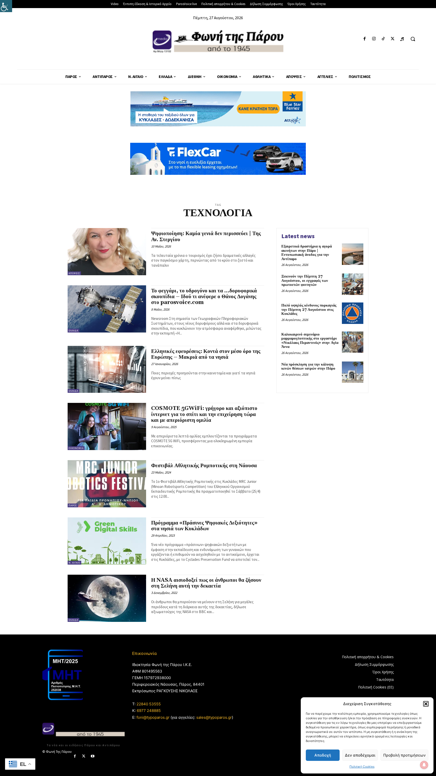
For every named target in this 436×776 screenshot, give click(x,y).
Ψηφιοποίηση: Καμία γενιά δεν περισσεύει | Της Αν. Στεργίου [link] (206, 236)
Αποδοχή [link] (322, 755)
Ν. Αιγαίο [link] (74, 562)
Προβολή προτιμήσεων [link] (404, 755)
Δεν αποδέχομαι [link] (360, 755)
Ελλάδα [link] (73, 330)
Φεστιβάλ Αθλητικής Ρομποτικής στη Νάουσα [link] (204, 465)
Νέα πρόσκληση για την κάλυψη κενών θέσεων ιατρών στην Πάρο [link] (308, 366)
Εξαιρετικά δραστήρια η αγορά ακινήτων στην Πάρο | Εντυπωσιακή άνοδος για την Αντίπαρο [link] (306, 252)
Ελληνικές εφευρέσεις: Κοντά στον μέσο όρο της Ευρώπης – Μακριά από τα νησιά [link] (205, 354)
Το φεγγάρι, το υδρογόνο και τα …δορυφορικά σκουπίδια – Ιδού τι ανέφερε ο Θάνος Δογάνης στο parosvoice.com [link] (204, 297)
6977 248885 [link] (149, 710)
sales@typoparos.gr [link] (214, 717)
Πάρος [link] (73, 505)
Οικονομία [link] (76, 448)
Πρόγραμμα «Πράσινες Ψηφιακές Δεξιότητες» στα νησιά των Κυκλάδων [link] (204, 526)
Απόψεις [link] (74, 273)
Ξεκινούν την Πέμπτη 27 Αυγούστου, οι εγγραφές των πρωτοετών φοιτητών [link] (304, 280)
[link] (6, 6)
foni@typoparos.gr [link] (153, 717)
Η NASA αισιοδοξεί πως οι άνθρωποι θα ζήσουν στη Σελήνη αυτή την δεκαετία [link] (206, 583)
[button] (425, 703)
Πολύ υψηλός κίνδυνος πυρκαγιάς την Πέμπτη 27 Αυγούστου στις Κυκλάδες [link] (308, 309)
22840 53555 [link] (149, 704)
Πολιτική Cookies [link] (361, 766)
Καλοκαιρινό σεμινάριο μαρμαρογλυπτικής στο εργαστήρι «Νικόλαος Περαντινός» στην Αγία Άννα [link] (309, 340)
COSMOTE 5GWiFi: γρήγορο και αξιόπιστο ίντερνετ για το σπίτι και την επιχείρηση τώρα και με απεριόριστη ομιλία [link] (204, 414)
